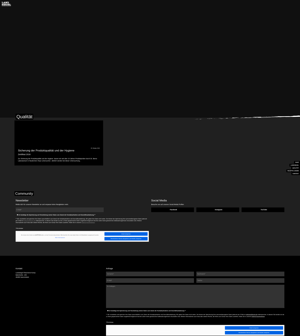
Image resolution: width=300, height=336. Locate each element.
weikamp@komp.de (29, 220)
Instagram (218, 209)
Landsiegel (295, 165)
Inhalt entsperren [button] (126, 234)
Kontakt (296, 173)
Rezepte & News (293, 170)
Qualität (295, 168)
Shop (297, 162)
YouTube (263, 209)
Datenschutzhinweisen (88, 222)
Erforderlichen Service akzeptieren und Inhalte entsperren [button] (126, 238)
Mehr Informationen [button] (60, 237)
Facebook (173, 209)
